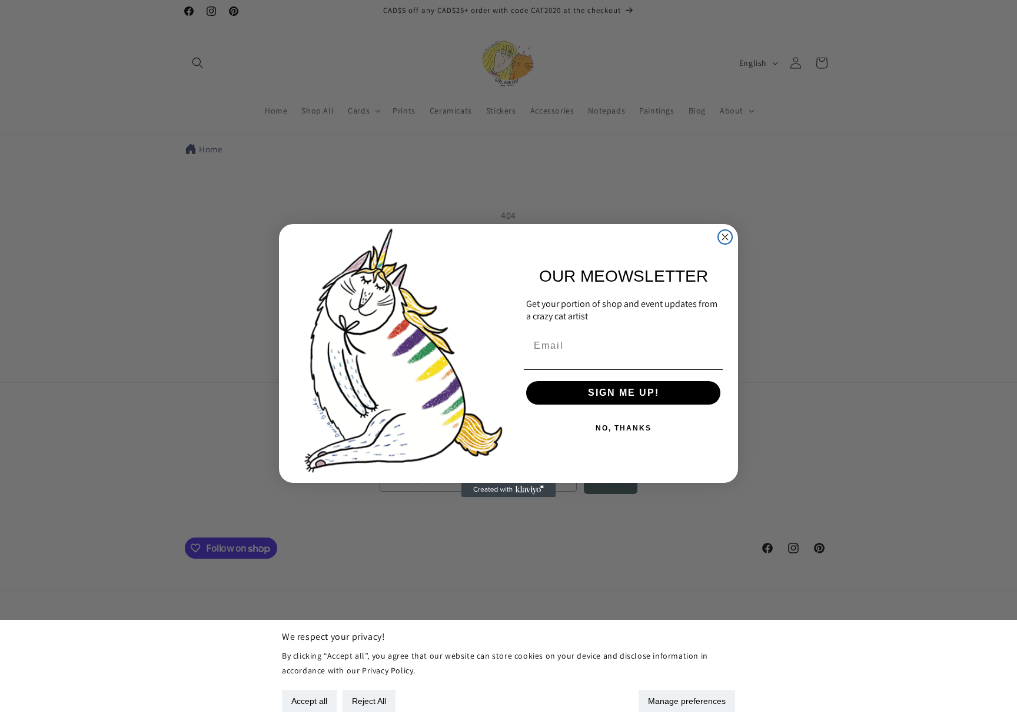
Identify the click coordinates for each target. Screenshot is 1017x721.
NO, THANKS (624, 428)
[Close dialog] (725, 237)
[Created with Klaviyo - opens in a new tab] (508, 490)
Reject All (369, 701)
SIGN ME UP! (623, 393)
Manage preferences (687, 701)
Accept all (309, 701)
